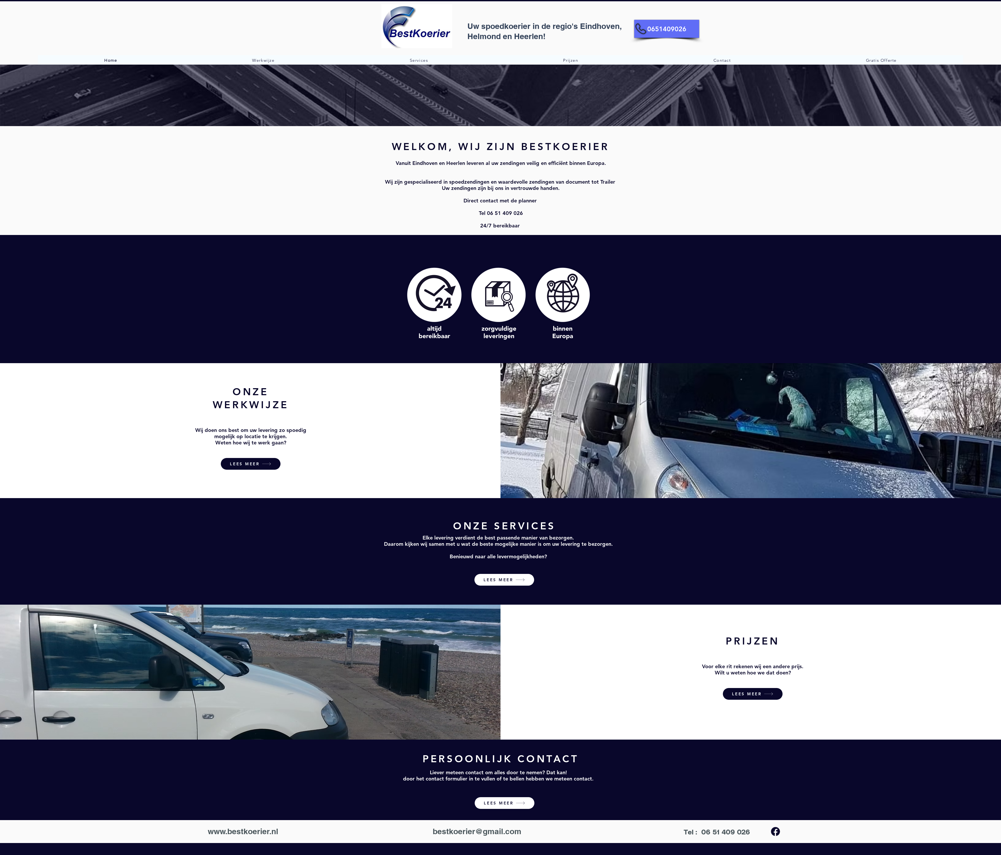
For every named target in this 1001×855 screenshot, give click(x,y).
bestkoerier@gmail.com (477, 831)
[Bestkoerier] (775, 831)
